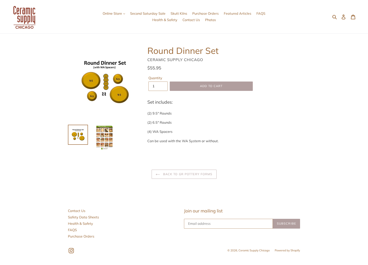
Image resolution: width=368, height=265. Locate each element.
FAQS (260, 13)
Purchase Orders (205, 13)
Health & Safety (164, 20)
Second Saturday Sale (147, 13)
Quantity (155, 78)
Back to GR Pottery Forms (187, 174)
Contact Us (191, 20)
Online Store (113, 13)
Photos (210, 20)
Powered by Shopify (287, 250)
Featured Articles (237, 13)
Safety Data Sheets (83, 217)
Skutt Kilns (179, 13)
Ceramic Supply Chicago (254, 250)
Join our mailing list (203, 210)
